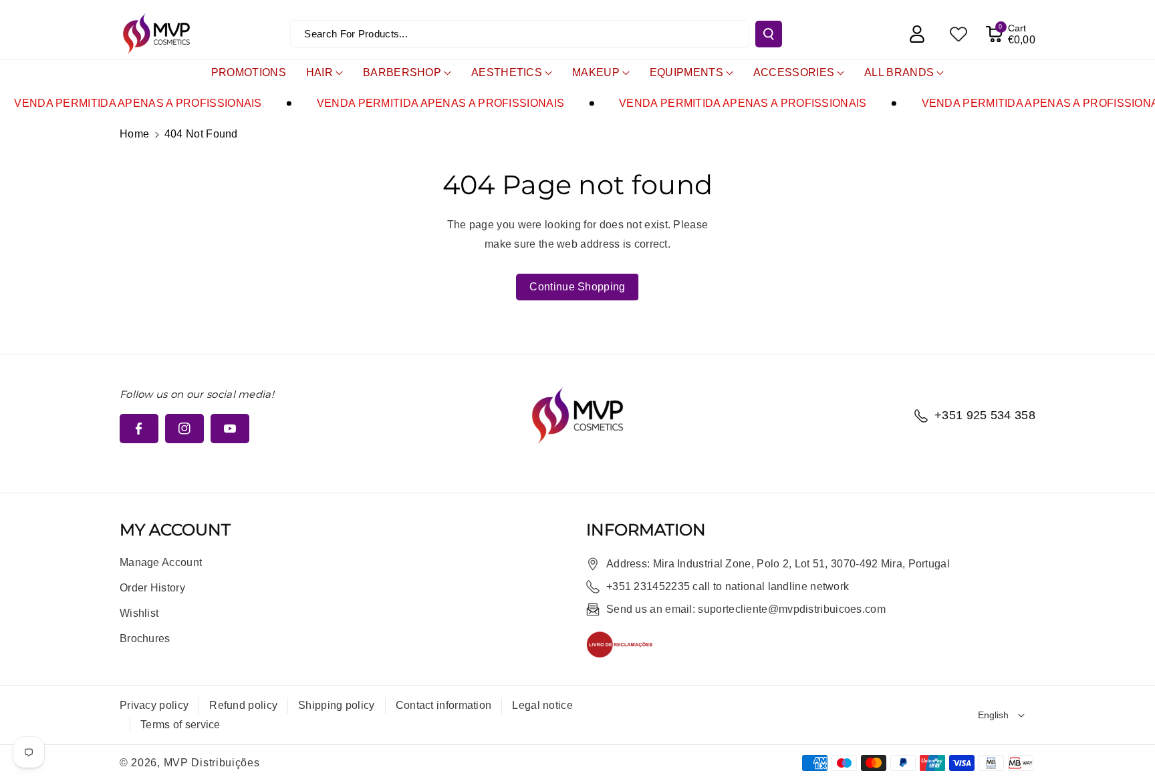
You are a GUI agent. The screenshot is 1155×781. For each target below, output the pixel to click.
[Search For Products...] (768, 34)
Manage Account (161, 562)
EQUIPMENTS (686, 72)
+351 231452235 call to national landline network (727, 586)
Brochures (145, 638)
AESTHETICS (506, 72)
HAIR (319, 72)
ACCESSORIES (793, 72)
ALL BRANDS (899, 72)
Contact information (444, 705)
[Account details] (917, 34)
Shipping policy (336, 705)
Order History (152, 587)
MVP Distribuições (212, 762)
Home (134, 134)
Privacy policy (154, 705)
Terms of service (180, 724)
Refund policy (243, 705)
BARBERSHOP (402, 72)
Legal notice (542, 705)
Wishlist (139, 613)
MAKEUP (596, 72)
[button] (1010, 34)
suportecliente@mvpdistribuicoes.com (792, 609)
